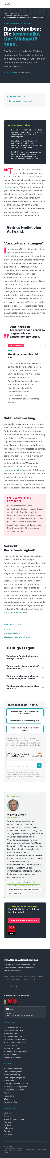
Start (5, 14)
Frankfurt (32, 976)
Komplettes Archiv (12, 1102)
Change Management (13, 1072)
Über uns (8, 1113)
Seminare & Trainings (13, 1058)
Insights (14, 14)
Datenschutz (41, 1149)
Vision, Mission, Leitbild (14, 1090)
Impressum (8, 1134)
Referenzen (9, 1128)
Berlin (6, 976)
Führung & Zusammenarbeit (16, 1084)
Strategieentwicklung (13, 1069)
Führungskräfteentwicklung (16, 1042)
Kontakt (7, 1125)
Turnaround (9, 1081)
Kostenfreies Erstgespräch (24, 920)
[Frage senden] (39, 765)
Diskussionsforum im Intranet (17, 637)
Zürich (32, 979)
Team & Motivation (12, 1049)
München (14, 976)
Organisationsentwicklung (15, 1039)
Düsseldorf (15, 979)
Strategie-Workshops (13, 1036)
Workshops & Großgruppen (15, 1052)
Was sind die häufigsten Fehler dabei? (25, 729)
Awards (7, 1131)
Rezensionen (9, 1096)
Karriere (7, 1122)
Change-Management (13, 1030)
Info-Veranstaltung (12, 633)
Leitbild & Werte (10, 1045)
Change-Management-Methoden (16, 15)
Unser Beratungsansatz (14, 1119)
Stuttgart (41, 976)
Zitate (6, 1099)
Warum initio (9, 1116)
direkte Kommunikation (15, 612)
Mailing (7, 629)
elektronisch (10, 187)
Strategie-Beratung (12, 1027)
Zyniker (33, 456)
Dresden (25, 979)
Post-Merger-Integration (14, 1078)
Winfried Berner (10, 72)
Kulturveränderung (12, 1033)
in (16, 986)
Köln (7, 979)
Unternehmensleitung (14, 470)
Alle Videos (9, 1093)
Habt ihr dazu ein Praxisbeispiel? (24, 721)
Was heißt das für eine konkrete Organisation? (25, 712)
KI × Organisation (11, 1055)
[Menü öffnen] (43, 3)
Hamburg (23, 976)
